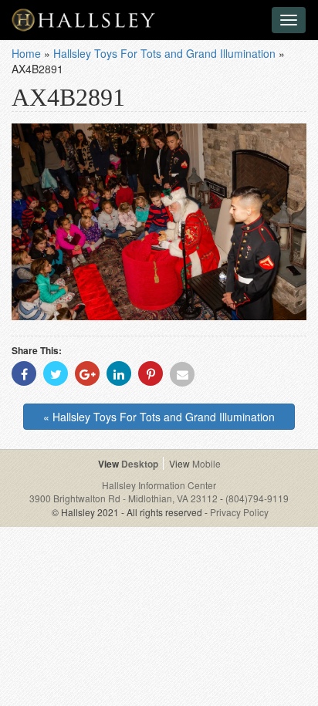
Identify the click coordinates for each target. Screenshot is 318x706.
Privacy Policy (239, 512)
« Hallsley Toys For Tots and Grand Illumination (159, 416)
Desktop (139, 464)
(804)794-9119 (257, 498)
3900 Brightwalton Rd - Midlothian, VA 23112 (124, 498)
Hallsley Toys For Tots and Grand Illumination (164, 53)
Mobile (206, 463)
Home (26, 53)
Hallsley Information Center (159, 484)
